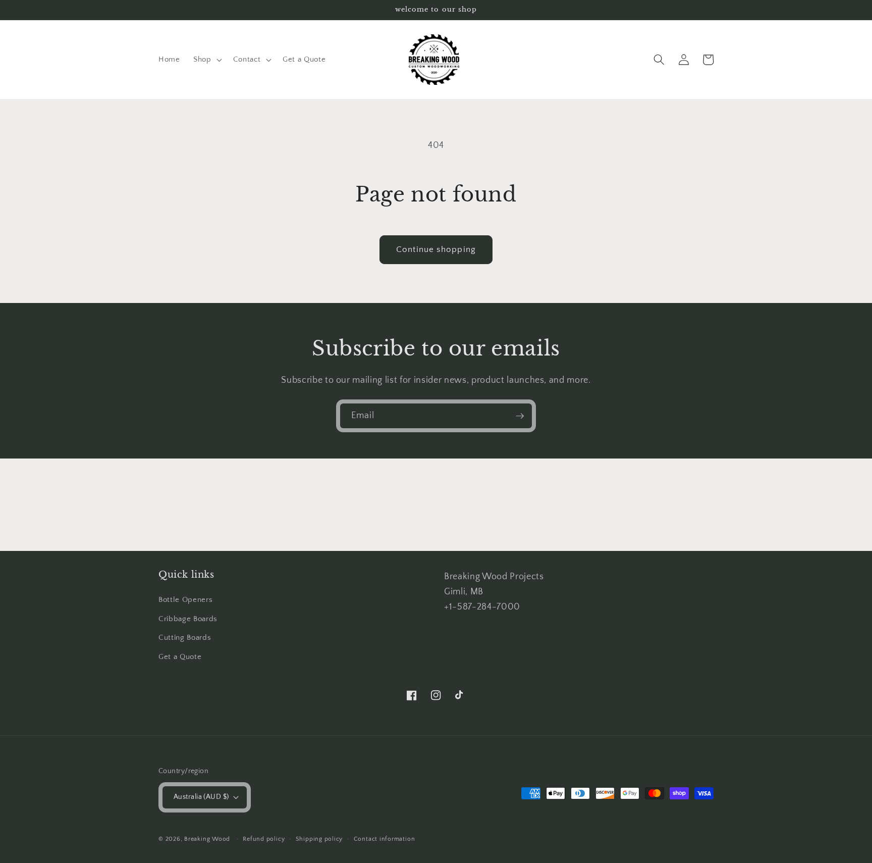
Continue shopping (436, 249)
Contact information (384, 839)
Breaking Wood (208, 839)
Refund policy (264, 839)
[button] (207, 59)
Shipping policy (319, 839)
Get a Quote (179, 656)
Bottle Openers (185, 599)
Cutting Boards (184, 637)
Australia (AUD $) (201, 797)
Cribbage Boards (187, 619)
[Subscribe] (520, 416)
